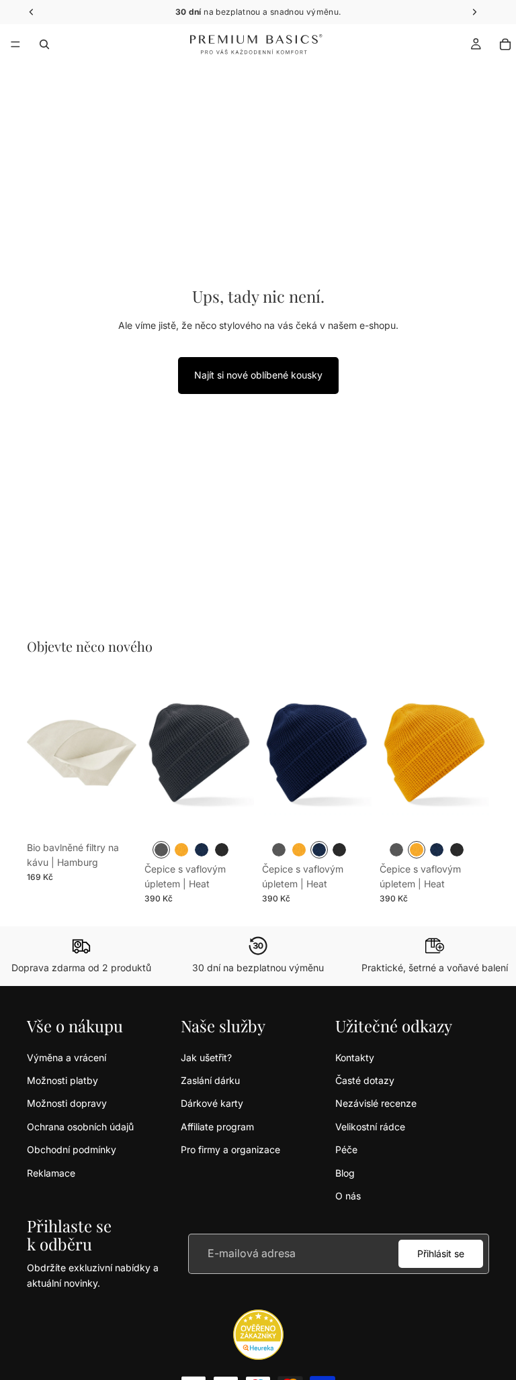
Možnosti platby (62, 1080)
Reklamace (51, 1173)
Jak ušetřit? (206, 1057)
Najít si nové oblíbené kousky (258, 375)
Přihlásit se (440, 1253)
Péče (346, 1149)
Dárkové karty (212, 1103)
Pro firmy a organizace (230, 1149)
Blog (345, 1173)
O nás (348, 1195)
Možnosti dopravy (67, 1103)
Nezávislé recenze (376, 1103)
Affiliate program (217, 1126)
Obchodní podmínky (71, 1149)
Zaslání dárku (210, 1080)
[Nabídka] (15, 44)
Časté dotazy (364, 1080)
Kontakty (354, 1057)
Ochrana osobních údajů (80, 1126)
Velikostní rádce (370, 1126)
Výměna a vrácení (66, 1057)
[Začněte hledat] (44, 44)
